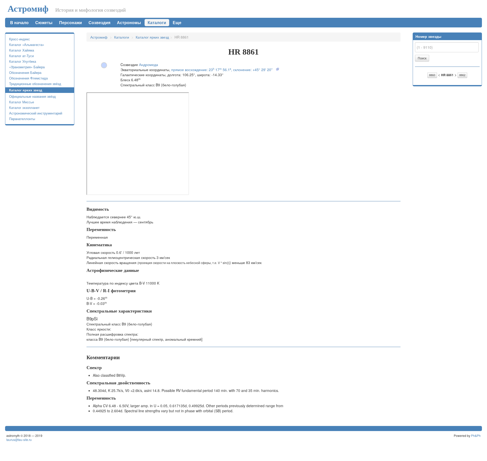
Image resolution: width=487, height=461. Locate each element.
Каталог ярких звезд (25, 90)
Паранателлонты (22, 118)
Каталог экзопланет (24, 107)
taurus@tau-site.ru (19, 439)
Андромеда (148, 64)
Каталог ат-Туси (21, 55)
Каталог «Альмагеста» (26, 44)
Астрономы (129, 22)
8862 (462, 75)
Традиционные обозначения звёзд (35, 83)
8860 (432, 75)
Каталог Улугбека (22, 61)
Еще (177, 22)
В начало (19, 22)
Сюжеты (44, 22)
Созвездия (99, 22)
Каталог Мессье (21, 102)
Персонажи (70, 22)
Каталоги (157, 22)
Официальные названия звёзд (32, 96)
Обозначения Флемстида (28, 78)
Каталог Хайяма (21, 50)
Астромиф (28, 9)
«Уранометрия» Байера (27, 66)
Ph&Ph (476, 435)
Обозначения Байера (25, 72)
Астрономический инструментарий (35, 113)
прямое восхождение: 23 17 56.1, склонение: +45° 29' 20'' (222, 69)
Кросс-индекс (19, 39)
